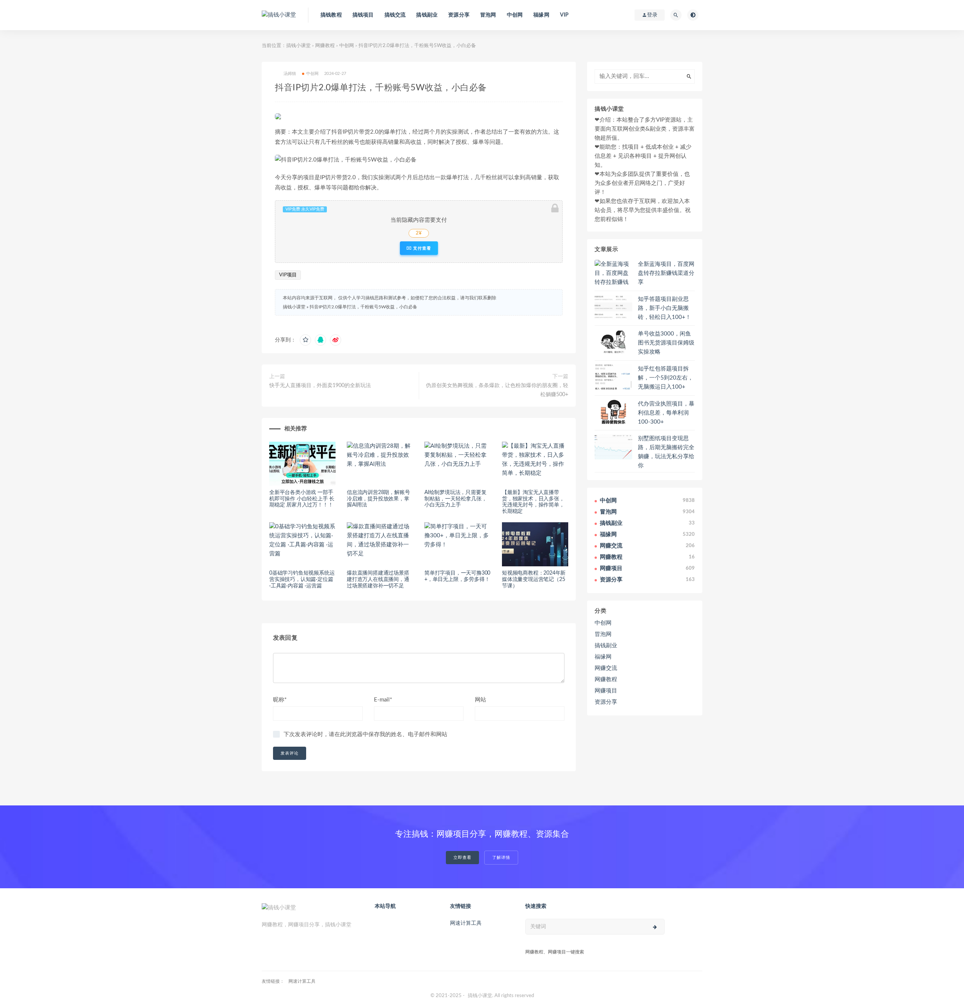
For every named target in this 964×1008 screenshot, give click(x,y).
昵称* (280, 700)
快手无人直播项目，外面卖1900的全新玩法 (320, 385)
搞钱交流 (395, 15)
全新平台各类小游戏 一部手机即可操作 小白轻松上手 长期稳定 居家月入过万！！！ (301, 499)
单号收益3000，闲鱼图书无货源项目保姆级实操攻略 (666, 343)
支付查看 (421, 248)
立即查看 (462, 858)
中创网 (515, 15)
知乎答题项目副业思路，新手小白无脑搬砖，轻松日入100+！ (664, 308)
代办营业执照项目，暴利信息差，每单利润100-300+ (666, 413)
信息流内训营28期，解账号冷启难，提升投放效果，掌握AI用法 (378, 499)
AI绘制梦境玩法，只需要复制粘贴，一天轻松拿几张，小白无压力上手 (455, 499)
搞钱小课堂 (298, 45)
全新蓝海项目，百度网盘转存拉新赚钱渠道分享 (666, 273)
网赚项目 (606, 691)
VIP (564, 15)
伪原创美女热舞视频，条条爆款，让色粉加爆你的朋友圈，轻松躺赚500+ (497, 390)
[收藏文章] (305, 340)
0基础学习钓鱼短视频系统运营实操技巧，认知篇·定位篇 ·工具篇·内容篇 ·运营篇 (301, 579)
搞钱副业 (427, 15)
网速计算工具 (466, 923)
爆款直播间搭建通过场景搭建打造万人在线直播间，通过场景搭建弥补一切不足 (378, 579)
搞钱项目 (363, 15)
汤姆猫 (290, 74)
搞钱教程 (331, 15)
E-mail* (383, 700)
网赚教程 (325, 45)
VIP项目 (288, 275)
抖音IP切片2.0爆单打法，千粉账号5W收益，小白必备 (363, 307)
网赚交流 (606, 668)
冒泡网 (488, 15)
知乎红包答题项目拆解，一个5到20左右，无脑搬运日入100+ (665, 378)
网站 (480, 700)
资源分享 (459, 15)
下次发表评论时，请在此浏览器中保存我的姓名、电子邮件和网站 (365, 734)
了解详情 (501, 858)
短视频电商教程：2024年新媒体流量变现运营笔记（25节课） (534, 579)
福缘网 (541, 15)
